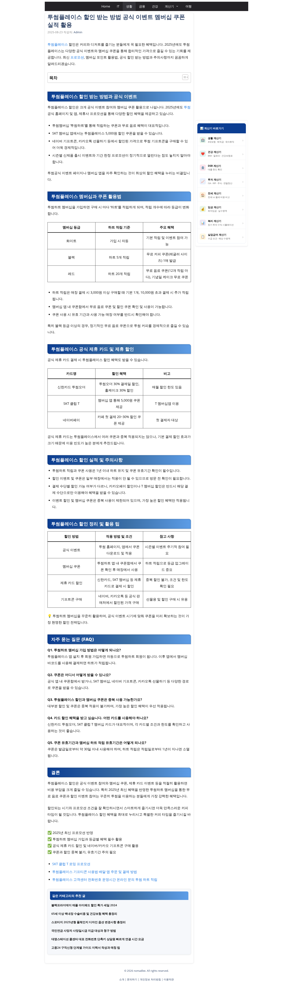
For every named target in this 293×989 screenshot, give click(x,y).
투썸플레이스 (57, 44)
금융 (142, 6)
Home (105, 6)
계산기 (169, 6)
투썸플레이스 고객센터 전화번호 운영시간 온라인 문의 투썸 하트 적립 (104, 879)
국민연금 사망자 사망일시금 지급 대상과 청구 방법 (83, 931)
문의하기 (132, 979)
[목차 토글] (183, 77)
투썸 (187, 107)
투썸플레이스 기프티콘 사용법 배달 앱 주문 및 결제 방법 (94, 871)
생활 (129, 6)
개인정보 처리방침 (150, 979)
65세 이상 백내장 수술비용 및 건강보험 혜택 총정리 (84, 914)
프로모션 (77, 57)
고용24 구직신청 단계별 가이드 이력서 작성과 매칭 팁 (85, 947)
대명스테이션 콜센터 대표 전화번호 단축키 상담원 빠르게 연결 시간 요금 (97, 939)
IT (118, 6)
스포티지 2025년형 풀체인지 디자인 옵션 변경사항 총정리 (88, 922)
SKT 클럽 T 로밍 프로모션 (71, 864)
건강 (155, 6)
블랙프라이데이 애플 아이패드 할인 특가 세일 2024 (84, 905)
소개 (121, 979)
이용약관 (169, 979)
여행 (188, 6)
